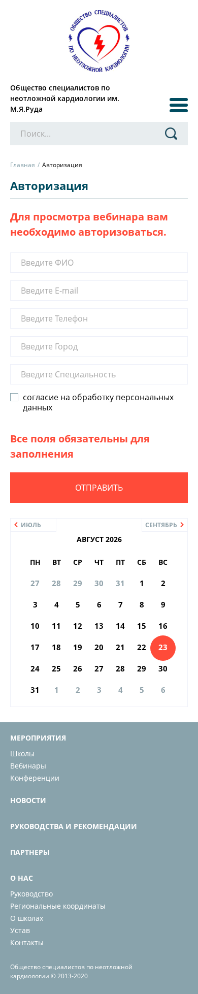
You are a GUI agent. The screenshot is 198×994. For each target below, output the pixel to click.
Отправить (99, 487)
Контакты (27, 942)
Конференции (34, 778)
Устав (20, 930)
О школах (26, 918)
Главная (22, 165)
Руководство (31, 894)
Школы (22, 753)
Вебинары (28, 766)
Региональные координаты (58, 906)
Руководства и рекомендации (73, 826)
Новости (28, 800)
